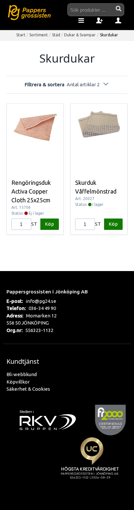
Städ (56, 35)
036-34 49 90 (42, 308)
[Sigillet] (91, 466)
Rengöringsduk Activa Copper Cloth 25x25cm (31, 191)
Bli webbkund (22, 374)
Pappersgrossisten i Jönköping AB (47, 291)
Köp (49, 224)
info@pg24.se (41, 301)
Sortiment (38, 35)
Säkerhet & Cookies (28, 389)
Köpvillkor (18, 382)
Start (20, 35)
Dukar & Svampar (80, 35)
